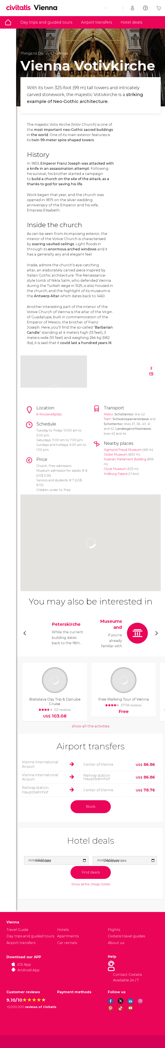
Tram (107, 419)
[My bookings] (132, 8)
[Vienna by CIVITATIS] (20, 8)
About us (116, 943)
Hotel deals (131, 22)
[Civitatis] (15, 1041)
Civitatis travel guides (126, 936)
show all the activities (90, 726)
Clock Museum (115, 469)
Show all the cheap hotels (90, 884)
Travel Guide (8, 22)
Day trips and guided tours (46, 22)
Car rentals (67, 943)
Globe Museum (115, 454)
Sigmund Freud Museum (123, 450)
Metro (108, 414)
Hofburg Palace (116, 474)
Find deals (91, 872)
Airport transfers (96, 22)
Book (90, 807)
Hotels (63, 930)
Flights (114, 930)
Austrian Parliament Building (125, 459)
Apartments (68, 936)
